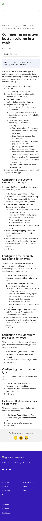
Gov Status (6, 513)
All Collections (7, 26)
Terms (25, 486)
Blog (3, 494)
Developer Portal (28, 482)
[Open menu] (38, 4)
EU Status (5, 509)
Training (5, 486)
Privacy (25, 490)
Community (6, 482)
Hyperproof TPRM (20, 26)
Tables (32, 26)
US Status (5, 505)
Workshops (6, 490)
